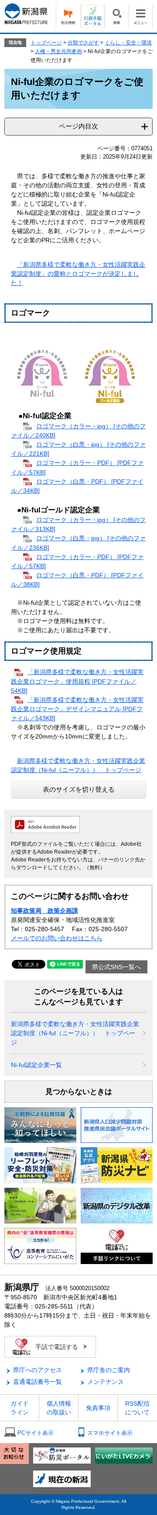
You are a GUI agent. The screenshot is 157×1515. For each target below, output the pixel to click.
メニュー (141, 16)
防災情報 (68, 16)
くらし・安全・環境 (128, 43)
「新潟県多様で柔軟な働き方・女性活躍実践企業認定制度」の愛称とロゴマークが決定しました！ (78, 273)
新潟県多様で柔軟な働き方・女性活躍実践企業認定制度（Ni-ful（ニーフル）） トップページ (75, 1033)
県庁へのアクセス (37, 1369)
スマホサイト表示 (110, 1433)
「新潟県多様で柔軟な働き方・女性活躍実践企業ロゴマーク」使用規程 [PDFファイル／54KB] (77, 681)
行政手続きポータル (92, 16)
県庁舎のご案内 (108, 1369)
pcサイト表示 (35, 1433)
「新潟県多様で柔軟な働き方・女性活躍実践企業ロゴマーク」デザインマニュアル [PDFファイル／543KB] (77, 709)
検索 (117, 16)
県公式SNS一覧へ (116, 966)
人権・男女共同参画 (58, 51)
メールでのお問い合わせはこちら (56, 938)
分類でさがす (83, 43)
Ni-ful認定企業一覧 (36, 1064)
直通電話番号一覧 (37, 1381)
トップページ (46, 43)
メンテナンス (105, 1381)
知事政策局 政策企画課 (44, 910)
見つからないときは (78, 1092)
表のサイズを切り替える (79, 789)
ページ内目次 (78, 126)
